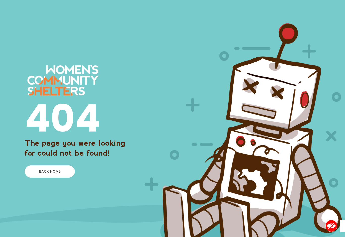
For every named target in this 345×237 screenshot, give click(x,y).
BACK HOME (49, 171)
